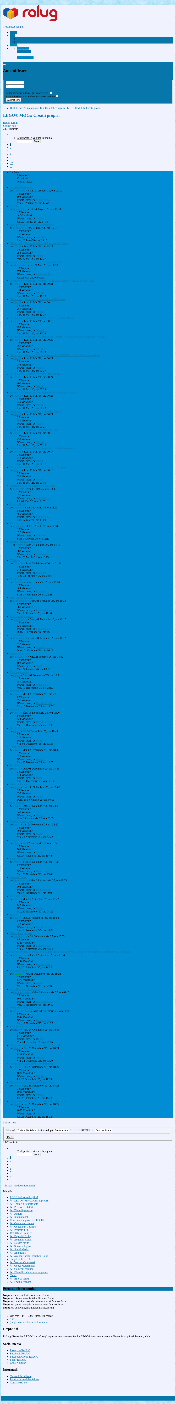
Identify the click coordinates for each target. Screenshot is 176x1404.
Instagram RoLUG (20, 1350)
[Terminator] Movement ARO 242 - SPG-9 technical (38, 1101)
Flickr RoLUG (18, 1359)
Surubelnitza (20, 190)
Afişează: (11, 1130)
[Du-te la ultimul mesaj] (51, 199)
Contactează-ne (18, 1382)
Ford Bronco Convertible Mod (26, 523)
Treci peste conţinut (13, 26)
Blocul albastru (18, 728)
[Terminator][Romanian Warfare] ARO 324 (33, 429)
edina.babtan (20, 656)
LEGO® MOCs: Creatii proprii (31, 115)
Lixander (18, 563)
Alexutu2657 (20, 265)
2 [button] (10, 147)
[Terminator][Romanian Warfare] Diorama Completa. (39, 243)
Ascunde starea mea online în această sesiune (30, 96)
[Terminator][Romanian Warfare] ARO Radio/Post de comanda (44, 392)
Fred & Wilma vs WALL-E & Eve (28, 1026)
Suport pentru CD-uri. (22, 858)
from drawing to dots (21, 597)
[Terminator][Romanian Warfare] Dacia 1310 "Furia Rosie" (42, 317)
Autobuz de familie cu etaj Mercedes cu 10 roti (35, 262)
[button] (11, 134)
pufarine (17, 507)
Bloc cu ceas (17, 802)
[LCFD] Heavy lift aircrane (25, 989)
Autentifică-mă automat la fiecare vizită (27, 93)
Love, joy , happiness (21, 821)
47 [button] (11, 163)
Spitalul (14, 840)
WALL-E (15, 206)
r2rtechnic (18, 227)
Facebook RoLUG (20, 1353)
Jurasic (13, 914)
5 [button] (10, 157)
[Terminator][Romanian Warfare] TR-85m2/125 (36, 373)
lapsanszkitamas (44, 610)
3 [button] (10, 150)
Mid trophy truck (19, 579)
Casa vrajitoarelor (19, 672)
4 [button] (10, 153)
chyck (39, 666)
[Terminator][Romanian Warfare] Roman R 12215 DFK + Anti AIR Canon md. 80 (55, 355)
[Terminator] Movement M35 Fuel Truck (32, 1082)
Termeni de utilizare (20, 1376)
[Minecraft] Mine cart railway (26, 1007)
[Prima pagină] (36, 20)
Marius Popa (20, 955)
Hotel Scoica (17, 765)
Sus (12, 1319)
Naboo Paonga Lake (21, 933)
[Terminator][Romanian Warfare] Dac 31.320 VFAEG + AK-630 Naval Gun (52, 280)
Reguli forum (10, 122)
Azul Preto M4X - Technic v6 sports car (31, 224)
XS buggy (15, 560)
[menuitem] (30, 38)
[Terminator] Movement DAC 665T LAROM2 (35, 1045)
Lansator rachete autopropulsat (26, 541)
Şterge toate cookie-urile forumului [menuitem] (29, 1322)
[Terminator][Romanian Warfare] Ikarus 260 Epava (37, 299)
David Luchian (44, 703)
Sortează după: (45, 1130)
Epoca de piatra (18, 896)
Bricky (17, 1029)
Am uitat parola (14, 89)
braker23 (41, 554)
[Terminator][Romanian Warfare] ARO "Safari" (36, 411)
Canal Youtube (18, 1362)
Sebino (20, 544)
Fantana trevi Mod (20, 653)
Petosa (16, 861)
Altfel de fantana (19, 784)
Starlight (17, 973)
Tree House (16, 634)
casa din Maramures (21, 187)
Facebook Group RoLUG (24, 1356)
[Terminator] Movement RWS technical (31, 1063)
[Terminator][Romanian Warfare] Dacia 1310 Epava (38, 467)
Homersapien (43, 871)
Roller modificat (19, 690)
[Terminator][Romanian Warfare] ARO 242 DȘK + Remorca (43, 448)
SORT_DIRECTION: (82, 1130)
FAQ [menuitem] (19, 41)
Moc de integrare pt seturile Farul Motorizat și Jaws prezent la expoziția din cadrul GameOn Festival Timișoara (70, 951)
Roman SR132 (18, 504)
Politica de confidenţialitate (24, 1379)
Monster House (18, 970)
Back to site (16, 108)
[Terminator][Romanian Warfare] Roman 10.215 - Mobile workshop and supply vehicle (57, 336)
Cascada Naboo (18, 877)
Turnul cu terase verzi (21, 746)
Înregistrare (9, 77)
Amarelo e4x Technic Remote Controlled (32, 485)
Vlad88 (17, 246)
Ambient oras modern (22, 709)
